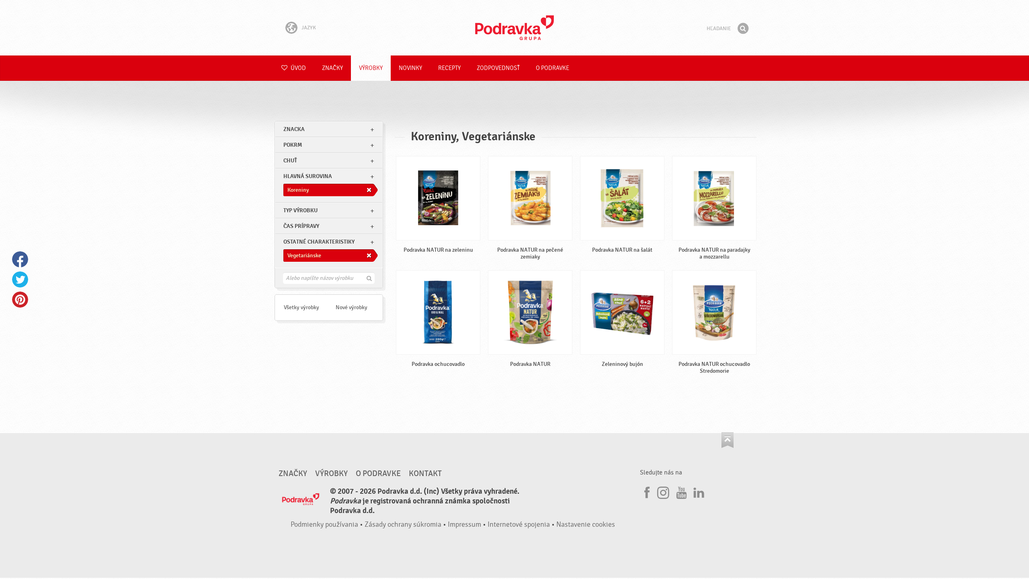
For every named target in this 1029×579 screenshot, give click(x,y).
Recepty (449, 68)
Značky (332, 68)
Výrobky (371, 68)
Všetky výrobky (301, 307)
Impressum (464, 524)
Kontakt (425, 473)
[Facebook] (646, 491)
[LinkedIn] (698, 491)
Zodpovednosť (498, 68)
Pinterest (20, 300)
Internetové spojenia (519, 524)
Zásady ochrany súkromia (403, 524)
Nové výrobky (351, 307)
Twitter (20, 279)
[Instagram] (663, 491)
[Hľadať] (742, 28)
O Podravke (552, 68)
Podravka (514, 27)
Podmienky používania (324, 524)
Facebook (20, 259)
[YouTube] (680, 491)
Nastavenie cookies (585, 524)
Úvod (297, 68)
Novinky (410, 68)
